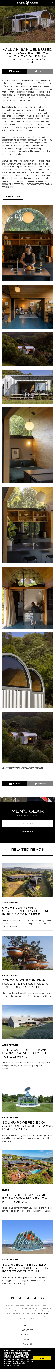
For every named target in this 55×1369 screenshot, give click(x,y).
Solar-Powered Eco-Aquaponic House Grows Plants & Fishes (27, 1126)
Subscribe (28, 832)
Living (5, 1190)
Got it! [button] (42, 1358)
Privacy (27, 1339)
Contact (27, 1330)
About (27, 1325)
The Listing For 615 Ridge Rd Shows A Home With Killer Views (27, 1198)
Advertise (27, 1334)
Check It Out (13, 196)
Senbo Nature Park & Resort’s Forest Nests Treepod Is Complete (25, 984)
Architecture (10, 903)
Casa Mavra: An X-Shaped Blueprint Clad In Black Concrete (26, 911)
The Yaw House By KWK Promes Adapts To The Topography (24, 1053)
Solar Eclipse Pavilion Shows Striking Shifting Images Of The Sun (26, 1268)
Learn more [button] (18, 1365)
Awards (28, 1344)
